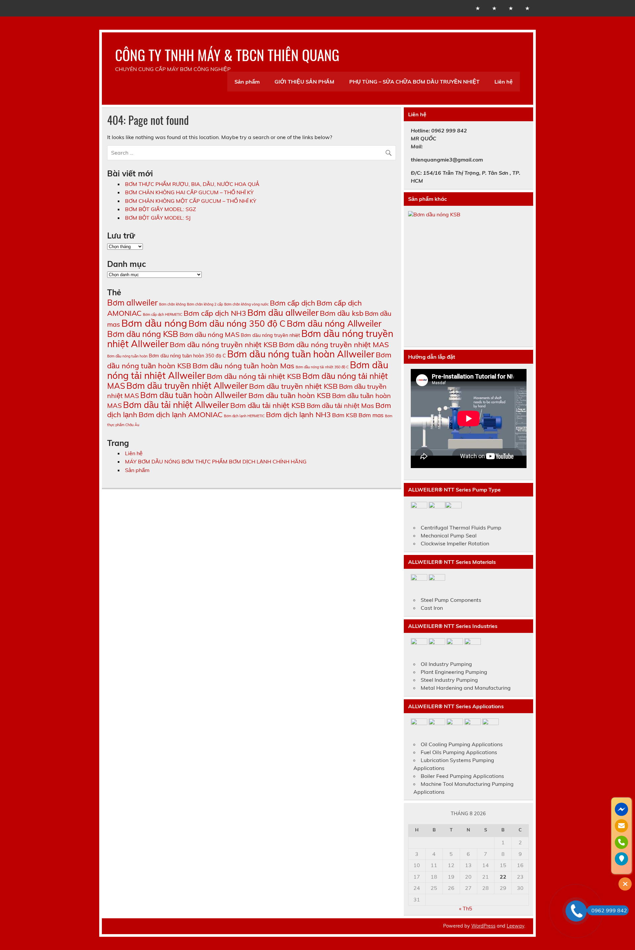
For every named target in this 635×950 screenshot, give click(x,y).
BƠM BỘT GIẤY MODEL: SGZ (160, 209)
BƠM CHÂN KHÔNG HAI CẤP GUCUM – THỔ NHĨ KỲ (189, 192)
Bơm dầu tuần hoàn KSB (289, 395)
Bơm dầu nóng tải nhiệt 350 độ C (322, 367)
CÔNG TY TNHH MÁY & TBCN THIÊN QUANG (227, 54)
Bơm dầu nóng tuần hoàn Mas (243, 365)
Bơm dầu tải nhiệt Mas (340, 405)
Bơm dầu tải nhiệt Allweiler (176, 404)
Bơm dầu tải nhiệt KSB (267, 405)
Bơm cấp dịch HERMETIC (162, 314)
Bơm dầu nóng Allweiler (334, 323)
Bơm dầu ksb (341, 313)
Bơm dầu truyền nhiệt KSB (293, 386)
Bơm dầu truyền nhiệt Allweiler (187, 385)
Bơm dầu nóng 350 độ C (237, 323)
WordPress (483, 926)
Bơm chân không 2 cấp (205, 304)
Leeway (515, 926)
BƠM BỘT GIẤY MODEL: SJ (157, 217)
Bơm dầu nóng (154, 323)
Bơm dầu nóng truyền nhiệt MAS (334, 344)
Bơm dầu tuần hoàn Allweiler (193, 395)
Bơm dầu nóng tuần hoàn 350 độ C (187, 356)
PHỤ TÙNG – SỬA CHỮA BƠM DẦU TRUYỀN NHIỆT (414, 81)
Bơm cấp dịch (292, 303)
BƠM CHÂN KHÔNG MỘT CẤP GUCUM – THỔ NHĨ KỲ (190, 201)
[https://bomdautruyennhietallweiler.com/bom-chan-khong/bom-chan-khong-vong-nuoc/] (468, 276)
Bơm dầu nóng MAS (209, 334)
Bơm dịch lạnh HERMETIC (244, 416)
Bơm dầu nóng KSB (142, 334)
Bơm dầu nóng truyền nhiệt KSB (223, 344)
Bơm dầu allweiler (282, 312)
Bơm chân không (172, 304)
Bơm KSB (344, 415)
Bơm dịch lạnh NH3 (298, 414)
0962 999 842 (609, 910)
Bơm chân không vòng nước (246, 304)
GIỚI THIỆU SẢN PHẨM (304, 81)
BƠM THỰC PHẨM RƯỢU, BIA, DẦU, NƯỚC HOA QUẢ (192, 184)
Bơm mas (371, 415)
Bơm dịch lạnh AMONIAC (181, 414)
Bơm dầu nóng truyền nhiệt (270, 335)
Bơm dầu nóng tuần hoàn (127, 356)
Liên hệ (503, 81)
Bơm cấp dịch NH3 (215, 313)
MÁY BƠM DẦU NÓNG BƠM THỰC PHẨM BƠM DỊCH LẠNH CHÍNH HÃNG (216, 461)
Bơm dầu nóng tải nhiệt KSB (254, 376)
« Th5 (465, 908)
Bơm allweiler (132, 303)
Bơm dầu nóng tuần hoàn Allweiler (300, 354)
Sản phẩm (247, 81)
